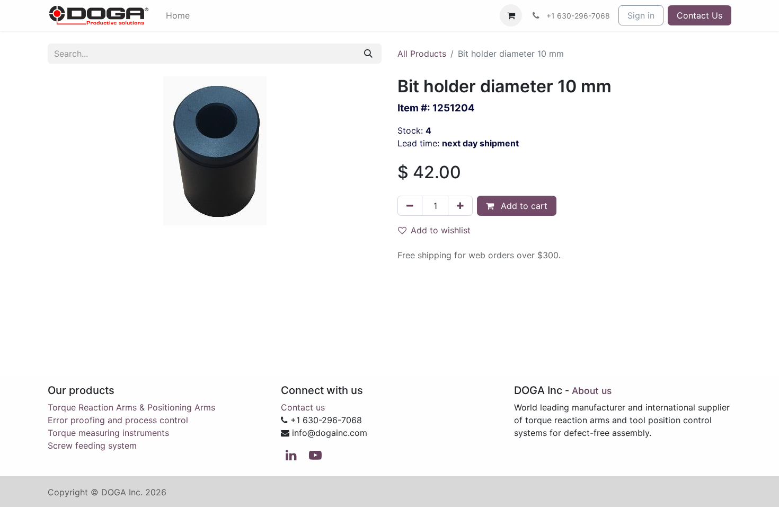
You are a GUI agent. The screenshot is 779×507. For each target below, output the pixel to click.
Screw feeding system (92, 445)
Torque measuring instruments (108, 432)
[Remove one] (409, 206)
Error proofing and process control (118, 420)
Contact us (303, 407)
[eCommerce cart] (511, 15)
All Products (421, 53)
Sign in (640, 15)
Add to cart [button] (522, 205)
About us (592, 390)
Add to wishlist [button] (441, 230)
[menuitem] (178, 15)
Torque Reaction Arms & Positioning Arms (131, 407)
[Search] (368, 53)
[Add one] (460, 206)
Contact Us (699, 15)
